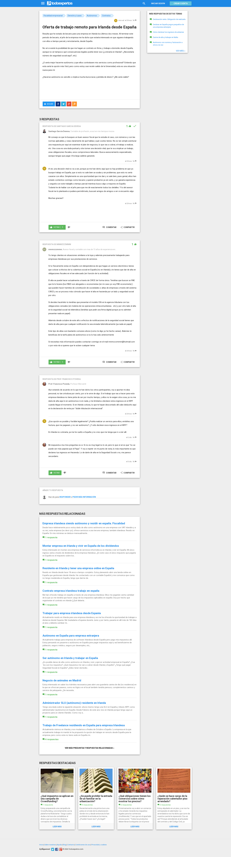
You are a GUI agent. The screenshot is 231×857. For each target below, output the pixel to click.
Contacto (70, 845)
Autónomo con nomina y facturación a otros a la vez (167, 43)
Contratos (106, 16)
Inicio (41, 845)
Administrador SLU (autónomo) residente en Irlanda (74, 702)
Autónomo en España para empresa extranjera (71, 635)
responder (65, 497)
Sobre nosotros (50, 845)
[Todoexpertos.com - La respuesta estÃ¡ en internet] (59, 3)
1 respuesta (51, 537)
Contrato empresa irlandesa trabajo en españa (71, 590)
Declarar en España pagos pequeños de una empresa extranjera (168, 25)
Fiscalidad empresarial (53, 16)
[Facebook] (56, 849)
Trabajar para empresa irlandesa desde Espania (72, 613)
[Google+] (60, 849)
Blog (64, 845)
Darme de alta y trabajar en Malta (165, 37)
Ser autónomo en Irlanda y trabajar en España (70, 658)
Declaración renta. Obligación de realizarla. (169, 19)
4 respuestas (52, 739)
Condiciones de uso (82, 845)
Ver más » (180, 51)
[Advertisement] (89, 90)
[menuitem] (58, 104)
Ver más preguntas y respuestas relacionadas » (89, 748)
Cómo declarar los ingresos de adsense (168, 32)
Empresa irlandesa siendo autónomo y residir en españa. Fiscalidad (84, 523)
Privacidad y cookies (99, 845)
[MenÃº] (42, 3)
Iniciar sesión (158, 3)
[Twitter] (52, 849)
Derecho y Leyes (75, 16)
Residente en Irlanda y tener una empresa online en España (78, 568)
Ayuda (59, 845)
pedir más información (84, 497)
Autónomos (92, 16)
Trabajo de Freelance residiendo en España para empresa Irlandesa (84, 725)
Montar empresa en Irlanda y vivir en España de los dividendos (81, 545)
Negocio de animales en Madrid (62, 680)
